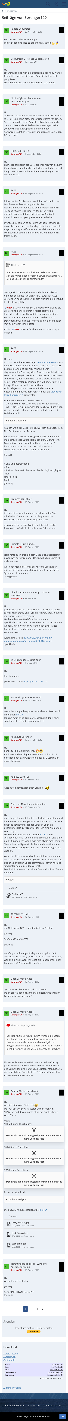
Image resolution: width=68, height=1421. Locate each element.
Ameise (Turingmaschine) (24, 1091)
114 (36, 1309)
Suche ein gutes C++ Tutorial (26, 697)
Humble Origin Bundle (23, 543)
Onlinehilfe (9, 1360)
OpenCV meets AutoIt (22, 978)
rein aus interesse (46, 362)
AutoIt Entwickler (12, 1387)
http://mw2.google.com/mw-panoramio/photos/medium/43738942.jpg (28, 639)
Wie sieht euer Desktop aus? (26, 659)
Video (43, 834)
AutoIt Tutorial (11, 1353)
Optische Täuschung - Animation (28, 804)
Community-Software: (34, 1416)
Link (18, 714)
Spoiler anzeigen (17, 420)
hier (42, 1209)
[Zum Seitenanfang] (62, 1416)
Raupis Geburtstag (21, 28)
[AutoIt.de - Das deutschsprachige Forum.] (6, 4)
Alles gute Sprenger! (21, 736)
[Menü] (64, 4)
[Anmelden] (56, 4)
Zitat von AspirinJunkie (23, 1025)
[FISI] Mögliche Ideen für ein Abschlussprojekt (26, 100)
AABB (13, 190)
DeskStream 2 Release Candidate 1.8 (30, 58)
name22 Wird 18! (20, 776)
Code (11, 879)
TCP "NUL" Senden (20, 914)
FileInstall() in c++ (20, 150)
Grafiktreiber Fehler (21, 498)
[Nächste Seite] (42, 1309)
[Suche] (48, 4)
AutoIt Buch (9, 1356)
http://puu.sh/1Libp (33, 681)
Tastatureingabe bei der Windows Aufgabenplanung (29, 1265)
